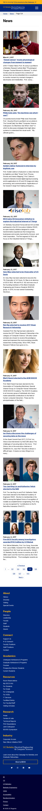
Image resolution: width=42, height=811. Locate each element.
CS (4, 780)
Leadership (7, 618)
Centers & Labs (8, 718)
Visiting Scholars (9, 706)
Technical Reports (9, 721)
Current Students (9, 671)
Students (6, 626)
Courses (6, 665)
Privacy (5, 801)
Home (5, 14)
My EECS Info (8, 683)
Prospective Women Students (13, 668)
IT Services (7, 697)
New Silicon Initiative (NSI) (12, 742)
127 (20, 574)
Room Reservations (10, 681)
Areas (5, 716)
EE (4, 777)
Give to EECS (20, 762)
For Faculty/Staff (9, 703)
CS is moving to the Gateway (24, 2)
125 (35, 569)
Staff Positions (8, 647)
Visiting (5, 603)
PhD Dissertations (9, 724)
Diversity (6, 600)
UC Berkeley (7, 784)
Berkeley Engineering (10, 787)
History (5, 597)
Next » (22, 577)
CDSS (5, 791)
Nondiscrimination (9, 798)
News (12, 14)
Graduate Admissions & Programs (15, 663)
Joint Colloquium (9, 727)
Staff (5, 623)
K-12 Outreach (8, 642)
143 (28, 574)
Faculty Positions (9, 644)
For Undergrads (8, 692)
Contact (6, 650)
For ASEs (6, 695)
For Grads (6, 689)
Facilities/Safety (9, 700)
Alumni (5, 629)
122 (18, 569)
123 (24, 569)
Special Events (8, 605)
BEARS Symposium (10, 730)
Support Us (7, 639)
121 (12, 569)
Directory (6, 615)
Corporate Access (9, 739)
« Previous (21, 565)
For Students (7, 686)
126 (14, 574)
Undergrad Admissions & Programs (15, 660)
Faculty (5, 621)
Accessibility (7, 794)
